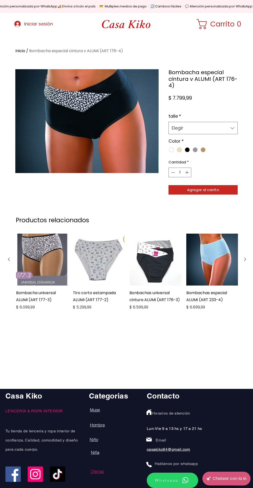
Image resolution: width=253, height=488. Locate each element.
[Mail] (149, 439)
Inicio (20, 51)
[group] (127, 275)
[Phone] (149, 464)
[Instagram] (35, 474)
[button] (222, 24)
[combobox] (203, 128)
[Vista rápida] (42, 260)
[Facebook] (13, 474)
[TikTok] (57, 474)
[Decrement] (172, 172)
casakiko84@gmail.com (168, 449)
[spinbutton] (180, 172)
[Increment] (187, 172)
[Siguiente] (245, 259)
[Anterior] (9, 259)
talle (175, 116)
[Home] (149, 412)
